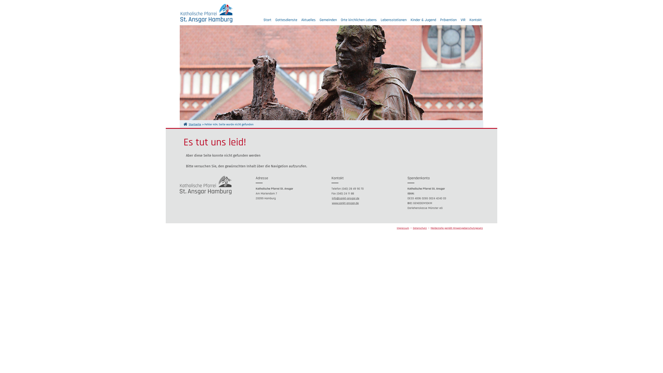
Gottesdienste (286, 20)
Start (267, 20)
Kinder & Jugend (423, 20)
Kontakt (475, 20)
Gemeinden (328, 20)
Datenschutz (420, 228)
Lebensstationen (394, 20)
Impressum (403, 228)
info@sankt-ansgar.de (345, 198)
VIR (463, 20)
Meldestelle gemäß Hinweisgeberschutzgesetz (457, 228)
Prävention (448, 20)
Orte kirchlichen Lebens (359, 20)
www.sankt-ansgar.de (345, 203)
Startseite (195, 124)
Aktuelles (308, 20)
